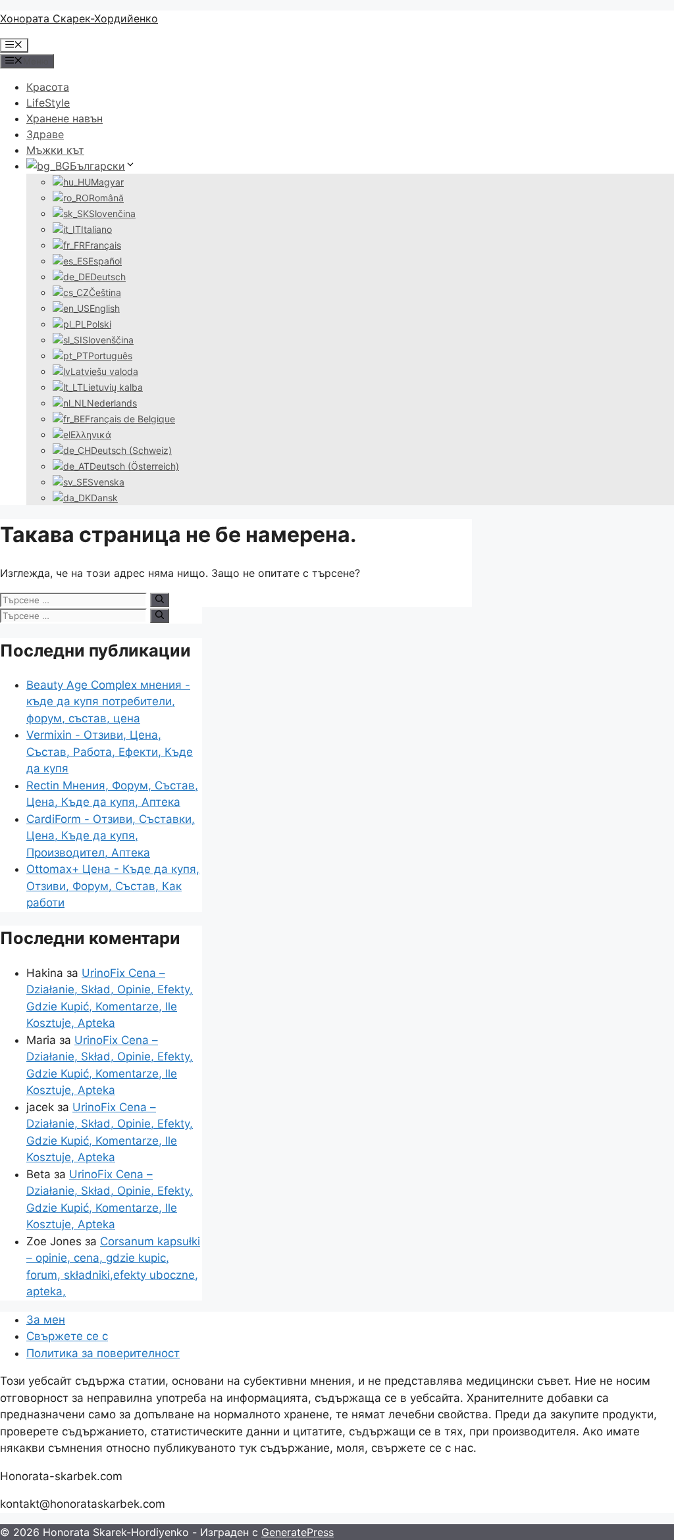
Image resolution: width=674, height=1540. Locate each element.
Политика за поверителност (103, 1353)
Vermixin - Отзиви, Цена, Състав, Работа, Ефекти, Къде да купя (109, 751)
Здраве (45, 134)
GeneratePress (297, 1532)
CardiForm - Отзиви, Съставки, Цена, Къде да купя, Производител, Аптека (110, 835)
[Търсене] (159, 600)
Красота (47, 86)
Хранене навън (64, 118)
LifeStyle (48, 102)
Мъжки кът (55, 150)
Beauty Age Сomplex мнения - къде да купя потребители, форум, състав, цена (108, 701)
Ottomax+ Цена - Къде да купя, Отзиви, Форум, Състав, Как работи (112, 885)
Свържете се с (67, 1336)
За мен (45, 1319)
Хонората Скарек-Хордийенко (79, 18)
